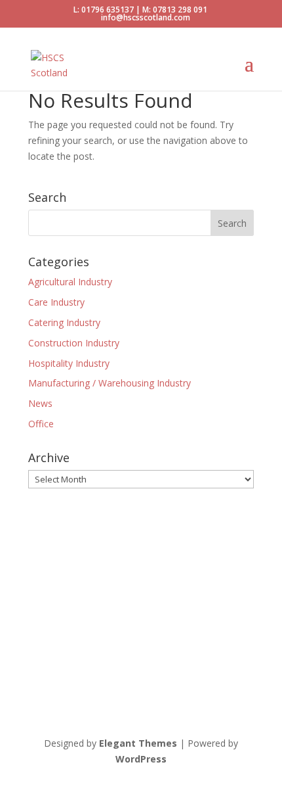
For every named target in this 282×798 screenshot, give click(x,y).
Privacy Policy (57, 643)
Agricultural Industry (70, 281)
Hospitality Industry (69, 363)
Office (41, 423)
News (40, 403)
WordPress (141, 759)
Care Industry (56, 302)
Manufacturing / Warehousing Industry (109, 383)
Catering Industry (64, 322)
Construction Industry (73, 343)
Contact (209, 643)
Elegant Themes (138, 743)
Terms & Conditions (139, 643)
